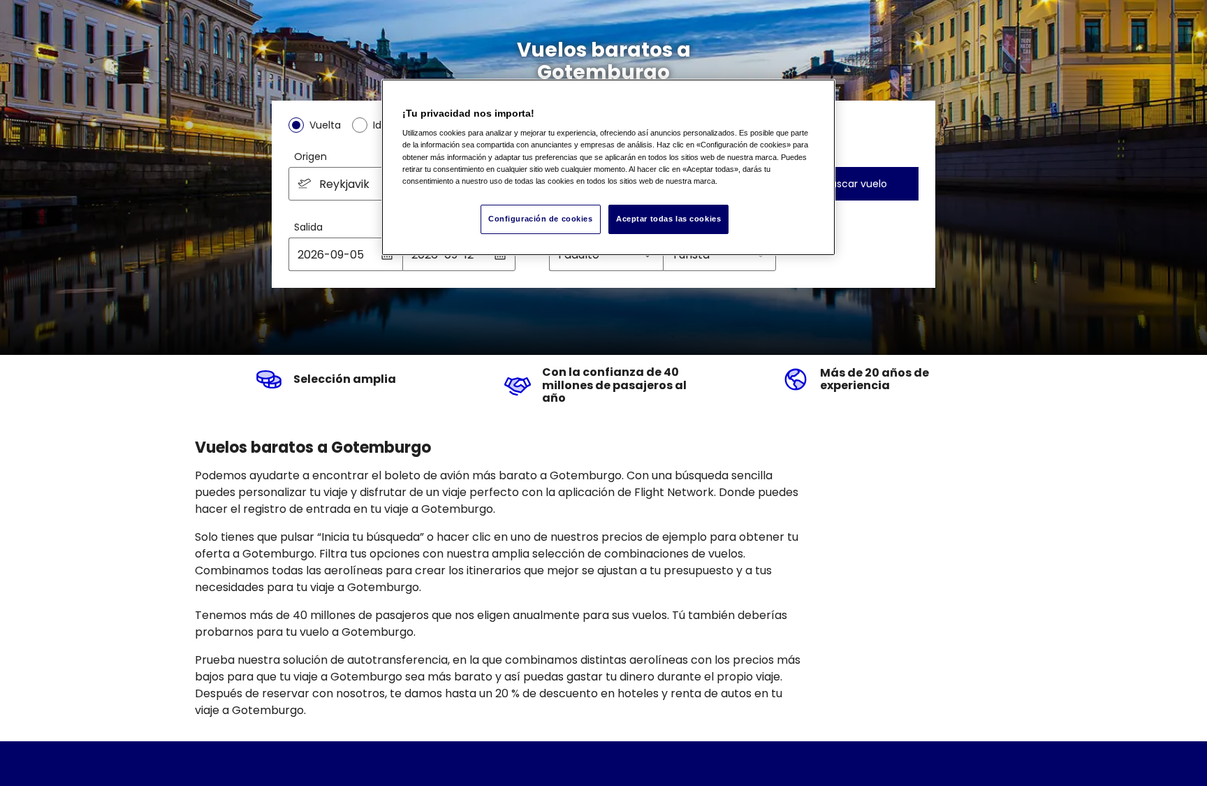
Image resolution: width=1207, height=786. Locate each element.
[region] (608, 167)
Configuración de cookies (540, 218)
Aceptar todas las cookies (668, 218)
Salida (308, 227)
